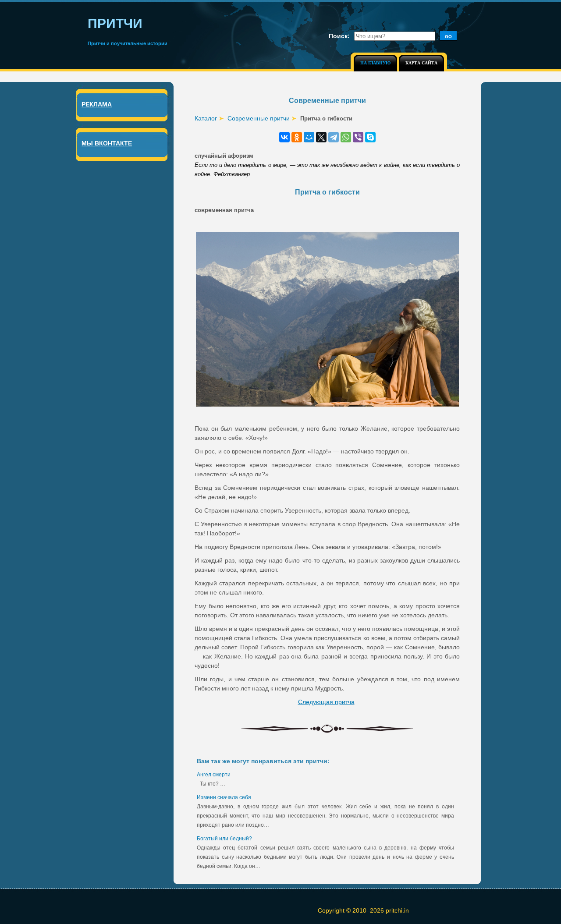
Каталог (206, 118)
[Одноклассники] (296, 137)
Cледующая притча (326, 701)
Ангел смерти (214, 775)
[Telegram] (333, 137)
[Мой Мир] (309, 137)
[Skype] (370, 137)
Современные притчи (258, 118)
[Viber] (358, 137)
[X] (321, 137)
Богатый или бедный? (224, 838)
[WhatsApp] (346, 137)
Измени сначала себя (224, 797)
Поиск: (339, 35)
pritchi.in (397, 910)
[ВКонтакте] (284, 137)
